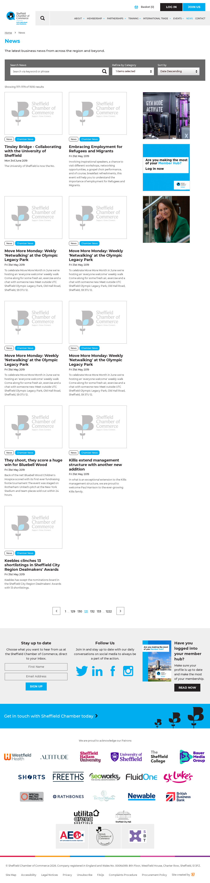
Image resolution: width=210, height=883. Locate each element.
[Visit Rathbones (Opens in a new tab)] (68, 797)
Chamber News (25, 139)
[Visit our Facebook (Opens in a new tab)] (113, 671)
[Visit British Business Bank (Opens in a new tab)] (178, 797)
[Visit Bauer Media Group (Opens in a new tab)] (192, 757)
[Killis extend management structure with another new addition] (98, 427)
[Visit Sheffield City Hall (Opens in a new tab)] (123, 817)
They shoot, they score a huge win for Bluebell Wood (33, 462)
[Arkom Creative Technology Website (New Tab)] (193, 875)
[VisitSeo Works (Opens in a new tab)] (104, 777)
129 (73, 611)
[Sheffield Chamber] (18, 18)
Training (133, 18)
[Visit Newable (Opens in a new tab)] (141, 797)
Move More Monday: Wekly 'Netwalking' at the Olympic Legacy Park (31, 255)
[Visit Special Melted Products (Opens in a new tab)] (31, 797)
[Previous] (56, 611)
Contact (200, 18)
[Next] (120, 611)
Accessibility (28, 874)
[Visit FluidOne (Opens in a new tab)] (141, 777)
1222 (109, 611)
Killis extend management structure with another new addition (95, 464)
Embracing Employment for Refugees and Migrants (95, 149)
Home (8, 32)
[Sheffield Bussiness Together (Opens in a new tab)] (137, 836)
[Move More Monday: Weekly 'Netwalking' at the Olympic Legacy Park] (98, 217)
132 (92, 611)
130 (80, 611)
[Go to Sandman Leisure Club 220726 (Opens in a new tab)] (166, 115)
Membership (95, 18)
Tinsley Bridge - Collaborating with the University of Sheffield (33, 151)
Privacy (67, 874)
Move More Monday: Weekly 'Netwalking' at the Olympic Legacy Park (96, 255)
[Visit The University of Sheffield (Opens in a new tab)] (126, 757)
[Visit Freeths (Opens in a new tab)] (68, 777)
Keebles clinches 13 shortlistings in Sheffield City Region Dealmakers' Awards (32, 565)
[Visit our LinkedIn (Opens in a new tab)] (97, 671)
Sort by (162, 65)
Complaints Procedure (123, 874)
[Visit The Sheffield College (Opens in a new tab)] (159, 757)
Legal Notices (49, 874)
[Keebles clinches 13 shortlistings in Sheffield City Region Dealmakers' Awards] (33, 527)
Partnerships (115, 18)
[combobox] (133, 71)
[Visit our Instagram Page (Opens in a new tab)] (128, 671)
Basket (147, 6)
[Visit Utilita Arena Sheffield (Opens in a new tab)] (86, 817)
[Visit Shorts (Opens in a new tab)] (31, 777)
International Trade (156, 18)
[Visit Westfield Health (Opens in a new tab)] (17, 757)
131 (86, 611)
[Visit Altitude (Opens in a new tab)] (54, 757)
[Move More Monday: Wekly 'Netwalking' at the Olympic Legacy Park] (33, 217)
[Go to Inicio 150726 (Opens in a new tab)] (166, 219)
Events (177, 18)
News (189, 18)
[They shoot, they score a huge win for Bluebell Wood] (33, 427)
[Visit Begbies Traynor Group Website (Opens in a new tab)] (105, 836)
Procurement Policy (154, 874)
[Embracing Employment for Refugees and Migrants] (98, 113)
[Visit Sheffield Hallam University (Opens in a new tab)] (90, 757)
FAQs (100, 874)
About (78, 18)
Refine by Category (124, 65)
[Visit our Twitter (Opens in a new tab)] (82, 671)
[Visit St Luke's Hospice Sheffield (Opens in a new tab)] (178, 777)
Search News (18, 65)
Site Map (11, 874)
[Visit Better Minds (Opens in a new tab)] (104, 797)
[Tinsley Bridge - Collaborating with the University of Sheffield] (33, 113)
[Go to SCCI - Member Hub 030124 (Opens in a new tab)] (166, 167)
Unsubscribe (84, 874)
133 (99, 611)
